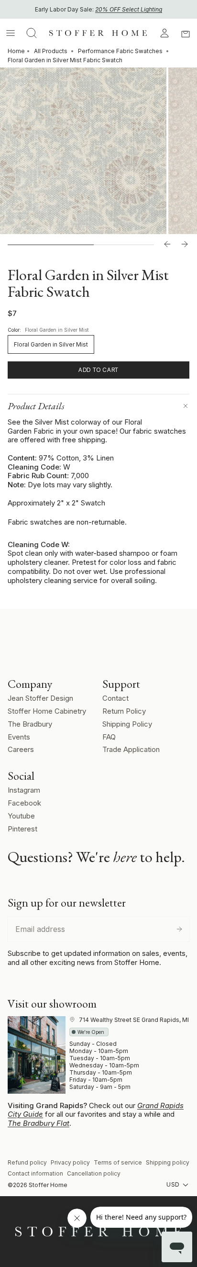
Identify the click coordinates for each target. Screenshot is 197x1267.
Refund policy (27, 1162)
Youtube (21, 815)
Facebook (24, 802)
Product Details (36, 406)
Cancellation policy (93, 1173)
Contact (115, 698)
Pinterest (22, 828)
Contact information (35, 1173)
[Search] (31, 33)
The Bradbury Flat (38, 1123)
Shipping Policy (127, 724)
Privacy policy (70, 1162)
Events (19, 736)
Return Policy (124, 711)
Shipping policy (167, 1162)
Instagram (24, 790)
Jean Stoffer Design (40, 698)
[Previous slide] (167, 244)
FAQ (109, 736)
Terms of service (118, 1162)
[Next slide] (184, 244)
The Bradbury (30, 724)
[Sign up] (179, 929)
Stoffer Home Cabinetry (47, 711)
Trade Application (131, 749)
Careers (21, 749)
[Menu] (10, 33)
